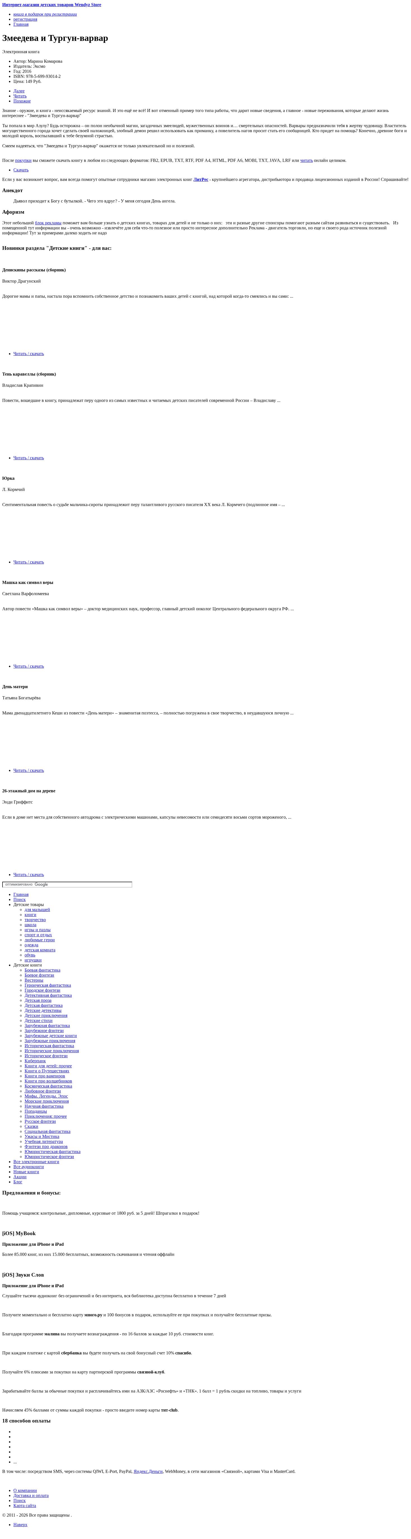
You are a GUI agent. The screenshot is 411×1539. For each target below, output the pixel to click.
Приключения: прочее (46, 1116)
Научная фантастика (44, 1106)
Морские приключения (47, 1101)
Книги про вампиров (45, 1076)
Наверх (20, 1524)
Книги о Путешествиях (47, 1070)
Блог (17, 1181)
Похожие (22, 101)
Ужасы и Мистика (42, 1136)
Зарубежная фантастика (47, 1025)
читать (306, 160)
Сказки (31, 1126)
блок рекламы (48, 222)
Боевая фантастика (42, 970)
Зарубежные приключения (50, 1040)
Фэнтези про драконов (46, 1146)
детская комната (40, 949)
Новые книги (26, 1171)
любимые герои (40, 939)
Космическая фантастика (48, 1086)
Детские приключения (46, 1015)
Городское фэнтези (42, 990)
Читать (20, 96)
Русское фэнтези (40, 1121)
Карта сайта (24, 1505)
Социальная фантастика (47, 1131)
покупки (23, 160)
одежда (31, 944)
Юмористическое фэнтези (49, 1156)
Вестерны (34, 980)
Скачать (21, 169)
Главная (21, 894)
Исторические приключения (52, 1050)
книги (30, 914)
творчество (35, 919)
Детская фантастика (44, 1005)
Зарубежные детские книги (51, 1035)
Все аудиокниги (28, 1166)
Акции (20, 1176)
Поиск (19, 899)
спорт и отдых (38, 934)
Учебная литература (44, 1141)
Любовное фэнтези (43, 1091)
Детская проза (38, 1000)
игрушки (33, 960)
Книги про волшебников (48, 1081)
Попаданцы (36, 1111)
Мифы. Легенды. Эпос (46, 1096)
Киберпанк (35, 1060)
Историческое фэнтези (46, 1055)
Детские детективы (43, 1010)
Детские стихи (39, 1020)
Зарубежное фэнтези (44, 1030)
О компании (25, 1490)
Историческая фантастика (49, 1045)
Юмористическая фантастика (53, 1151)
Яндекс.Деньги (148, 1471)
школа (30, 924)
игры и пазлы (38, 929)
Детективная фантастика (48, 995)
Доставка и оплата (31, 1495)
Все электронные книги (36, 1161)
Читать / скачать (28, 353)
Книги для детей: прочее (48, 1065)
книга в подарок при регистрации (45, 14)
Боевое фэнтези (39, 975)
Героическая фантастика (48, 985)
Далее (19, 91)
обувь (30, 955)
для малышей (37, 909)
